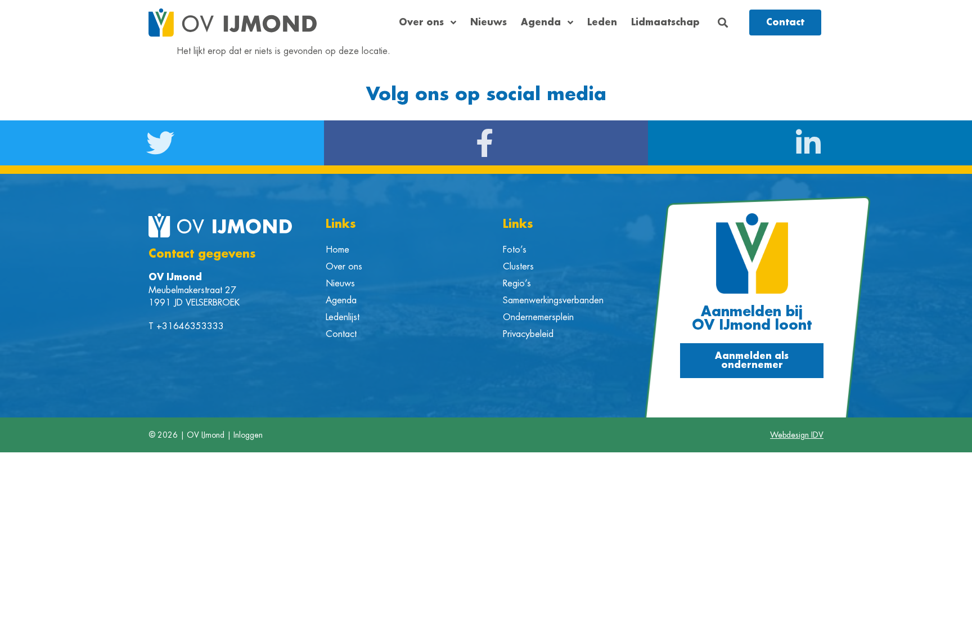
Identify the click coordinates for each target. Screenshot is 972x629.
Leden (602, 22)
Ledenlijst (342, 317)
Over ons (421, 22)
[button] (723, 23)
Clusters (518, 266)
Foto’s (514, 249)
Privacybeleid (528, 334)
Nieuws (488, 22)
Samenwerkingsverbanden (553, 300)
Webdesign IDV (797, 435)
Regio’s (517, 283)
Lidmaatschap (665, 22)
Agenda (541, 22)
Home (337, 249)
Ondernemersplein (538, 317)
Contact (341, 334)
